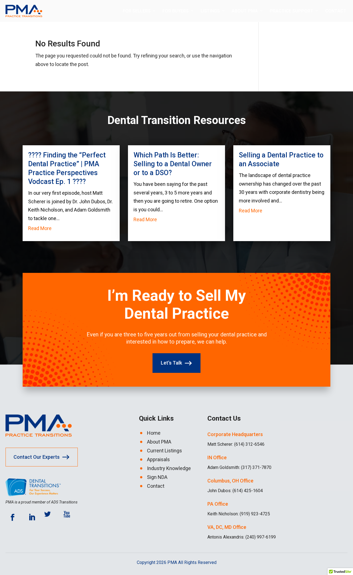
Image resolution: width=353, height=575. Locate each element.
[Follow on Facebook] (12, 517)
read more (40, 228)
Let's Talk (171, 363)
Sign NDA (157, 477)
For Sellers (137, 11)
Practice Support (291, 11)
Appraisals (158, 459)
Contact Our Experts (37, 457)
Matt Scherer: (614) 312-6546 (235, 444)
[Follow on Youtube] (70, 517)
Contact (335, 11)
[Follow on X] (51, 517)
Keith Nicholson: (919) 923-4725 (238, 513)
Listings (210, 11)
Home (154, 433)
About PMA (245, 11)
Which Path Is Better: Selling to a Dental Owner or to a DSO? (172, 164)
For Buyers (175, 11)
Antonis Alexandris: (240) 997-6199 (241, 537)
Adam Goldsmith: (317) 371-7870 (239, 467)
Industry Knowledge (169, 468)
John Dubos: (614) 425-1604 (235, 490)
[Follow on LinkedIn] (32, 517)
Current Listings (164, 451)
